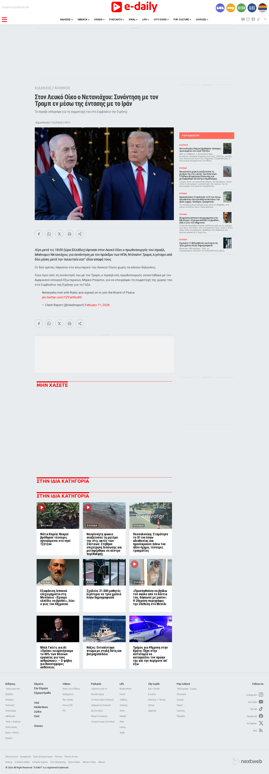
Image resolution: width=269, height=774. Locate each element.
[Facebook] (39, 234)
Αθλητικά (10, 716)
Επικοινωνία (11, 756)
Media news (41, 707)
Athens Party (89, 762)
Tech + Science (12, 721)
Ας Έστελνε (97, 710)
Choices (38, 725)
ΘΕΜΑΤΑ (82, 19)
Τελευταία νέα (12, 689)
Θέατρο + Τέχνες (157, 700)
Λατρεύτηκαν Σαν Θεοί (103, 721)
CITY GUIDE (160, 19)
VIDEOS (98, 19)
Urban (151, 705)
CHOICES (201, 19)
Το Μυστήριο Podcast (102, 700)
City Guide (154, 683)
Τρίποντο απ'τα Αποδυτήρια (99, 691)
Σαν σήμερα (41, 688)
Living (123, 727)
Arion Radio (74, 762)
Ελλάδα (9, 694)
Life (122, 683)
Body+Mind (125, 689)
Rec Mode (68, 700)
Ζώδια (37, 711)
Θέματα (38, 683)
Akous (101, 762)
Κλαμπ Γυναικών (99, 716)
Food (122, 694)
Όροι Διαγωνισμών (43, 756)
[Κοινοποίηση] (80, 234)
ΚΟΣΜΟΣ (62, 88)
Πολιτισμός (11, 727)
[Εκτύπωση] (70, 234)
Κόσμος (9, 700)
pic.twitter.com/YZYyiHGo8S (62, 297)
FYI (64, 710)
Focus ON (67, 705)
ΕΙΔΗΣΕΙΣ (65, 19)
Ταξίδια (123, 700)
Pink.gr (9, 762)
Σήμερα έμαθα (42, 692)
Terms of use (71, 756)
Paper (180, 705)
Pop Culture (183, 683)
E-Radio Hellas (22, 762)
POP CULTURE (181, 19)
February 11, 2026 (97, 305)
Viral (36, 702)
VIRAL (132, 19)
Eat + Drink (154, 689)
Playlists (181, 716)
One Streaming (58, 762)
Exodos (152, 694)
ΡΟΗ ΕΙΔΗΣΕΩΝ (190, 135)
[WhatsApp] (49, 234)
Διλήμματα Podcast (101, 705)
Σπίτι (122, 710)
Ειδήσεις (10, 683)
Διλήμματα (68, 694)
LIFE (144, 19)
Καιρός (8, 738)
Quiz (37, 716)
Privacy (58, 756)
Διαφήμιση (25, 756)
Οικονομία (10, 710)
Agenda (152, 710)
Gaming (181, 710)
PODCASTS (115, 19)
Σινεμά (180, 700)
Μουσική (181, 694)
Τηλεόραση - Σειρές (187, 689)
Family (123, 716)
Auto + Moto (12, 732)
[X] (59, 234)
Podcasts (96, 683)
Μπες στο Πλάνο (71, 689)
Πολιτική (9, 705)
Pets (122, 721)
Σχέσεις (124, 705)
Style (122, 732)
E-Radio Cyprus (40, 762)
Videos (66, 683)
